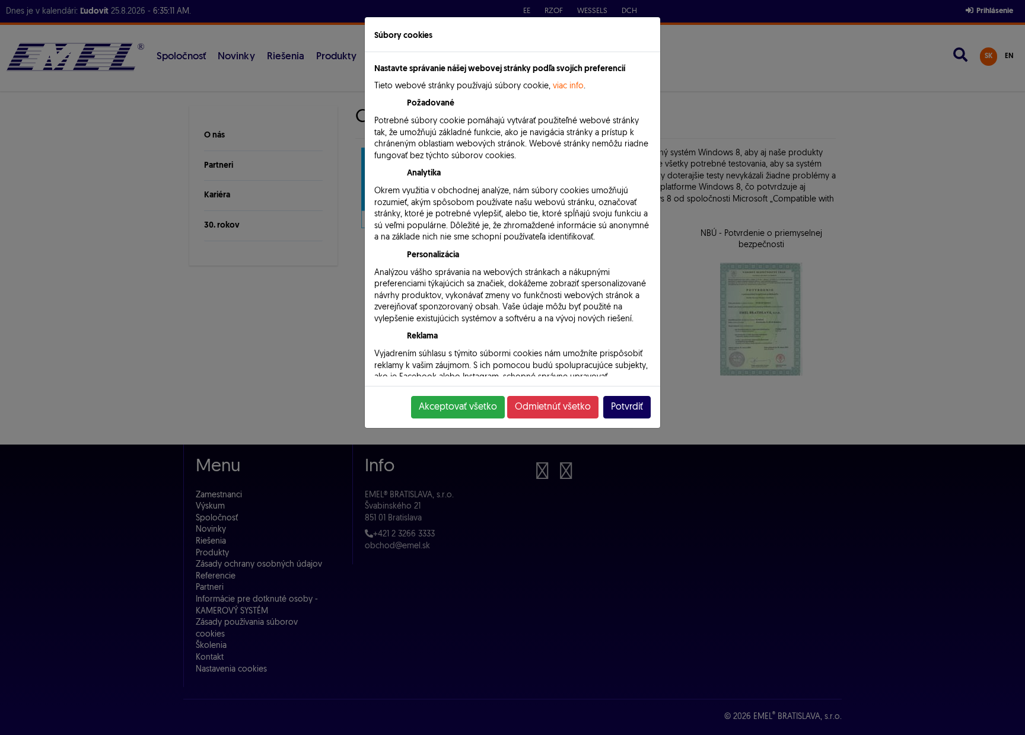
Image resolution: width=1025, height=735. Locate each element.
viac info (568, 86)
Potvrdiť (627, 407)
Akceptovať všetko (458, 407)
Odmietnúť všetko (553, 407)
